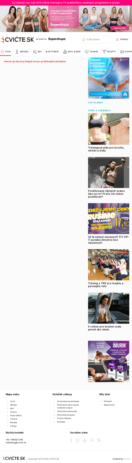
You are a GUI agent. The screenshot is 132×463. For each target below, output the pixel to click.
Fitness (13, 412)
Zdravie (13, 419)
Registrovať (109, 405)
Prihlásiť (124, 39)
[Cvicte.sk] (17, 39)
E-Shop (128, 52)
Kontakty (61, 422)
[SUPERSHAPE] (57, 39)
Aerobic (13, 405)
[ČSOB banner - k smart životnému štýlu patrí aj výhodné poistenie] (108, 98)
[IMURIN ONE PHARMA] (108, 381)
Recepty (13, 422)
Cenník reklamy (64, 418)
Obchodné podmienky (67, 411)
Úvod (12, 401)
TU (13, 2)
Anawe (127, 459)
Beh (12, 408)
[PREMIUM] (66, 31)
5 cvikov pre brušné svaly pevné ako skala (104, 328)
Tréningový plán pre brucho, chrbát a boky (106, 149)
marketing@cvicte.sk (16, 442)
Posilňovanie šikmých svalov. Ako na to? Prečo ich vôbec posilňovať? (107, 193)
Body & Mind (16, 415)
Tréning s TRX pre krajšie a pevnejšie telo (105, 285)
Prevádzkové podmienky (68, 401)
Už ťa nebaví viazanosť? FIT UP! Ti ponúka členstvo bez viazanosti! (108, 239)
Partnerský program (66, 415)
